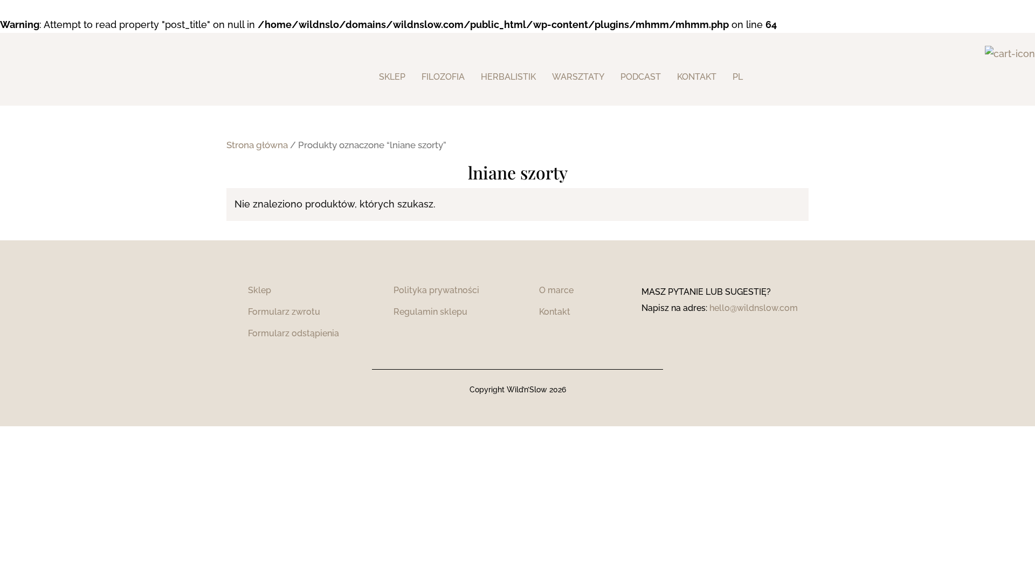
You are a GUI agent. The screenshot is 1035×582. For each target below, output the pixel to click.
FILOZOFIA (443, 77)
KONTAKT (696, 77)
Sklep (392, 77)
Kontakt (554, 312)
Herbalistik (508, 77)
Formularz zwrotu (284, 312)
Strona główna (257, 145)
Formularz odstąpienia (293, 333)
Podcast (640, 77)
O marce (556, 290)
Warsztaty (578, 77)
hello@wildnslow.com (753, 308)
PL (738, 77)
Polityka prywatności (436, 290)
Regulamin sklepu (430, 312)
